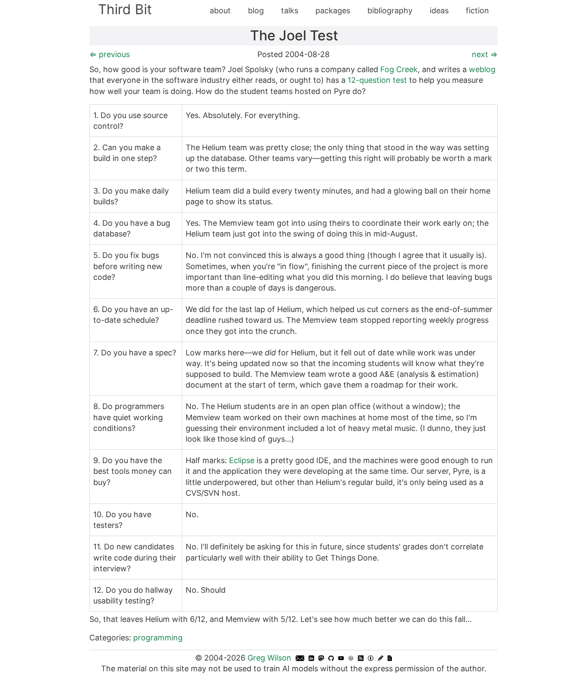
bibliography (390, 10)
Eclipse (241, 460)
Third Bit (125, 9)
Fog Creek (399, 69)
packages (332, 10)
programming (158, 637)
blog (256, 10)
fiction (477, 10)
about (220, 10)
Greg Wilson (269, 657)
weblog (482, 69)
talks (289, 10)
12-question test (377, 80)
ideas (439, 10)
